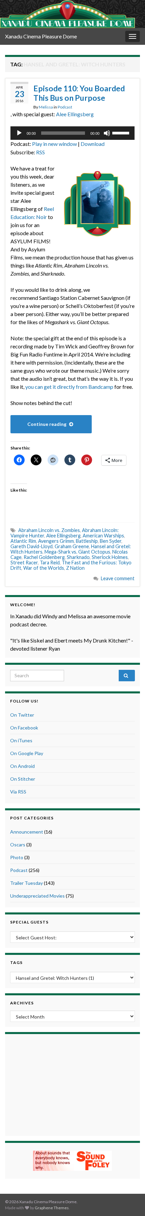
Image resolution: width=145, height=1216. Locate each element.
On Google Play (26, 753)
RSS (40, 152)
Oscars (17, 844)
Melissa (46, 107)
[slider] (121, 132)
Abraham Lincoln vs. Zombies (49, 530)
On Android (22, 766)
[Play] (19, 133)
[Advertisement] (72, 1084)
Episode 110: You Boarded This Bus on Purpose (79, 93)
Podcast (65, 107)
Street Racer (24, 562)
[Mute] (107, 133)
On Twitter (22, 715)
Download (93, 144)
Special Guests (29, 922)
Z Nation (75, 568)
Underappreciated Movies (37, 896)
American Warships (103, 535)
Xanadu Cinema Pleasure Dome (41, 36)
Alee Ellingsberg (75, 114)
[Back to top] (129, 1200)
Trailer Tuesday (26, 883)
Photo (16, 857)
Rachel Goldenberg (44, 557)
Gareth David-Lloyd (31, 546)
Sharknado (78, 557)
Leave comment (118, 578)
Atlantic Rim (23, 541)
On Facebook (24, 727)
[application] (72, 133)
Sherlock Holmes (110, 557)
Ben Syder (110, 541)
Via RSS (18, 791)
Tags (16, 962)
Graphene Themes (52, 1207)
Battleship (87, 541)
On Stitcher (22, 779)
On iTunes (21, 740)
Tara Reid (50, 562)
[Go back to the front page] (67, 14)
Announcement (26, 832)
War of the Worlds (43, 568)
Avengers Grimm (56, 541)
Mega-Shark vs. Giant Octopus (77, 552)
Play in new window (54, 144)
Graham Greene (72, 546)
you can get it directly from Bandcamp (69, 386)
